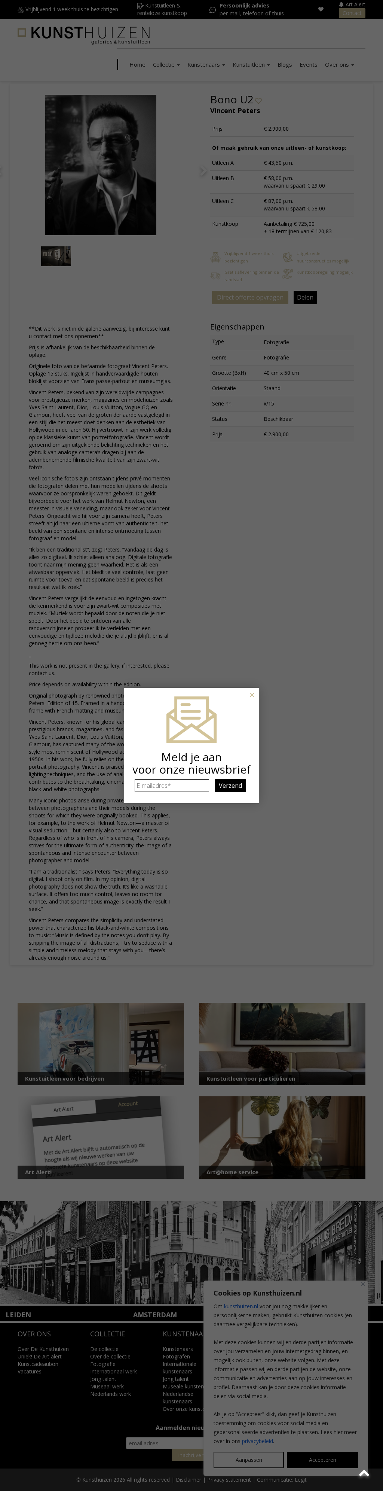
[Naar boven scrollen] (365, 1473)
